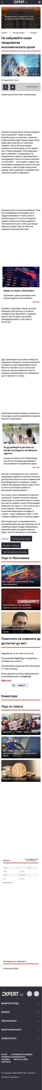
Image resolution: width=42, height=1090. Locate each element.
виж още (36, 302)
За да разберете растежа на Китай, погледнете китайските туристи (20, 450)
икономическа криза (21, 539)
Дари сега (6, 680)
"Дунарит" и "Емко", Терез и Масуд (19, 731)
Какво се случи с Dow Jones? (19, 290)
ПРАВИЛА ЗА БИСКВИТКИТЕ (13, 1057)
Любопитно (8, 1038)
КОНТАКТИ (6, 1062)
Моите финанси (11, 1029)
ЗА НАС (4, 1054)
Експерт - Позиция (11, 545)
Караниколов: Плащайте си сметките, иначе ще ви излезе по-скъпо (19, 629)
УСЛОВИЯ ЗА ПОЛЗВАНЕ (21, 1054)
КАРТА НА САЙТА (21, 1059)
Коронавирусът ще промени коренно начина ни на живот (17, 606)
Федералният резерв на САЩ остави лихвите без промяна (19, 17)
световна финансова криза (15, 552)
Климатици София (10, 968)
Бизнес (5, 1012)
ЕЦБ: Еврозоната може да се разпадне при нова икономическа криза (19, 753)
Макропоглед (9, 1003)
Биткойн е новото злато (14, 778)
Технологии (8, 1020)
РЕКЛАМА (5, 1059)
